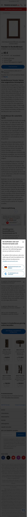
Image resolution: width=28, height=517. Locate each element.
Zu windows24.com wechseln (13, 273)
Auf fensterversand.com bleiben (14, 267)
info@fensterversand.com (10, 261)
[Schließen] (23, 242)
